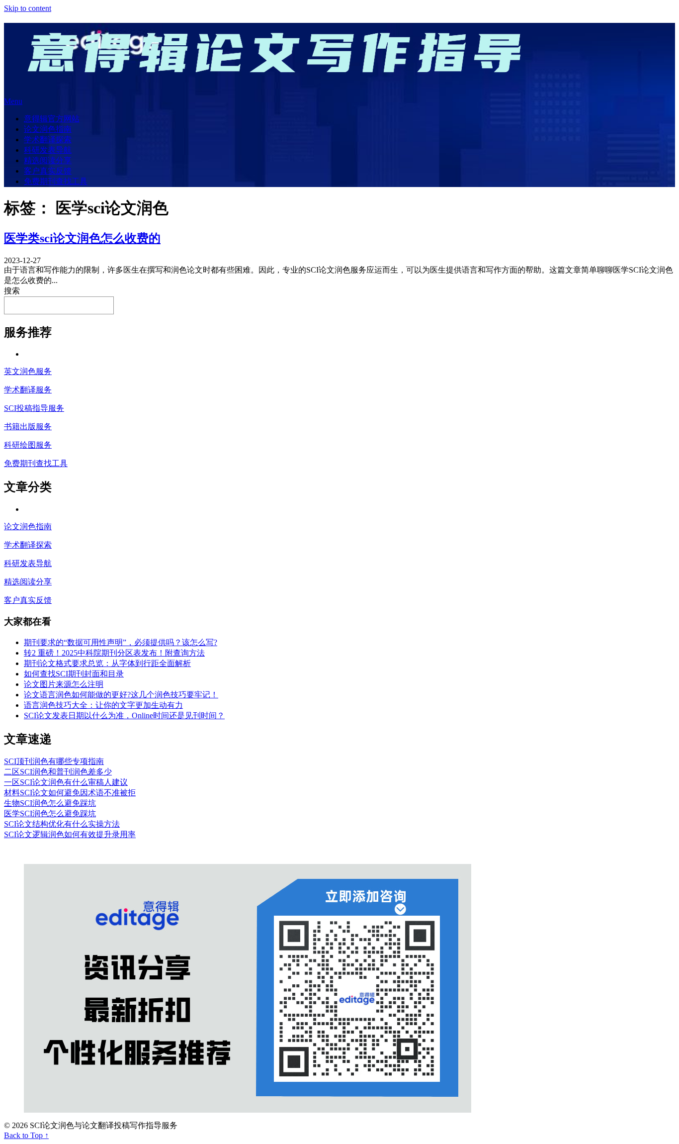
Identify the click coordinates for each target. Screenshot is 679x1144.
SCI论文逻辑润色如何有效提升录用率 (70, 834)
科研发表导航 (48, 150)
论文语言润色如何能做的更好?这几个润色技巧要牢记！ (121, 694)
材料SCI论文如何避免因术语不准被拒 (70, 792)
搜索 (12, 290)
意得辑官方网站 (52, 118)
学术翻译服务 (28, 389)
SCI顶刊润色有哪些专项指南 (54, 761)
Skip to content (27, 8)
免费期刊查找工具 (55, 181)
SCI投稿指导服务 (34, 408)
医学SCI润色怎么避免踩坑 (50, 813)
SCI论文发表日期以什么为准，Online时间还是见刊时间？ (124, 715)
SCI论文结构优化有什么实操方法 (62, 824)
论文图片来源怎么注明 (63, 684)
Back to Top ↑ (26, 1135)
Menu (13, 101)
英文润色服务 (28, 371)
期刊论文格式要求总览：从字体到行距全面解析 (107, 663)
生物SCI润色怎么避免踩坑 (50, 803)
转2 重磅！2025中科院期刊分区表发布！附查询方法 (114, 653)
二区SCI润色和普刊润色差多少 (58, 771)
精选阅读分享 (48, 160)
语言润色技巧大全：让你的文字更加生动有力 (103, 705)
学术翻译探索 (48, 139)
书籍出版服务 (28, 426)
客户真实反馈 (48, 171)
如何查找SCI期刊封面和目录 (74, 673)
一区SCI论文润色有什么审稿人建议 (66, 782)
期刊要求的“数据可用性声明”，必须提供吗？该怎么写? (120, 642)
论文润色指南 (48, 129)
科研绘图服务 (28, 445)
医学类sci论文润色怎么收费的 (82, 238)
